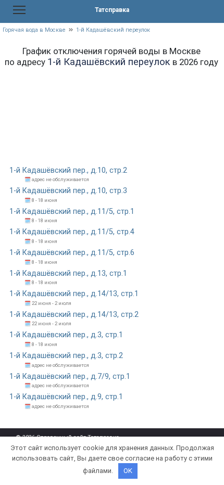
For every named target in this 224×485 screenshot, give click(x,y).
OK (127, 471)
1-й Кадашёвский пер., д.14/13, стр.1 (74, 293)
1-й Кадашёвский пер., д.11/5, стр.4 (71, 231)
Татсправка (112, 10)
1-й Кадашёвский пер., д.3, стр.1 (66, 334)
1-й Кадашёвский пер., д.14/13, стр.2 (74, 314)
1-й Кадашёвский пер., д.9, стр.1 (66, 396)
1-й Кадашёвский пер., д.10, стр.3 (68, 190)
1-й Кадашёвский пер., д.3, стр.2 (66, 355)
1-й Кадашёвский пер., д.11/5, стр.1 (71, 211)
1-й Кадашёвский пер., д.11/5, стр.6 (71, 252)
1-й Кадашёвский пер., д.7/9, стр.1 (69, 376)
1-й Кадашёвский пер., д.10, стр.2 (68, 170)
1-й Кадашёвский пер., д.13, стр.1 (68, 273)
